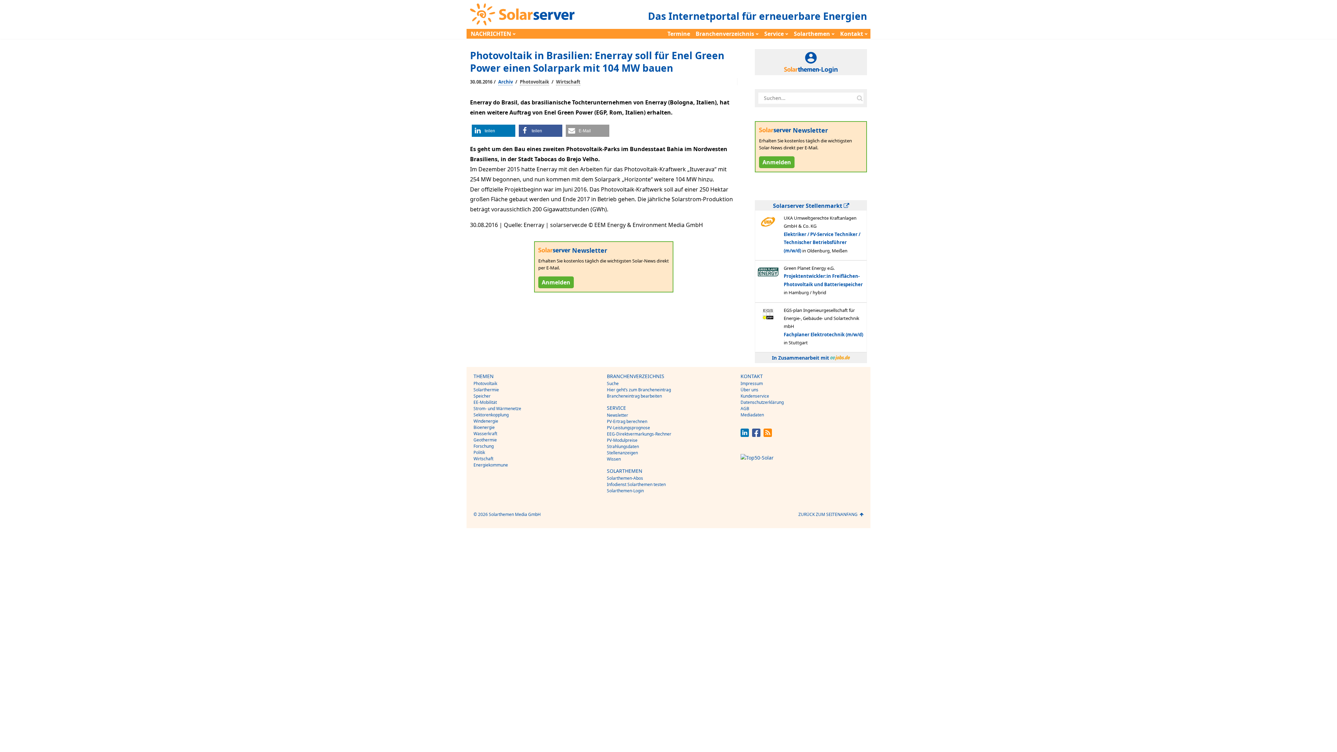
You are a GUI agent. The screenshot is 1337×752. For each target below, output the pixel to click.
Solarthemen (812, 34)
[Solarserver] (522, 14)
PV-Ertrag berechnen (627, 421)
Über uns (749, 390)
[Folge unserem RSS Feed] (768, 435)
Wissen (614, 459)
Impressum (752, 383)
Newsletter (617, 415)
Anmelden (556, 282)
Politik (479, 452)
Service (774, 34)
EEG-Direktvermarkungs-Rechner (639, 434)
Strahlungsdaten (623, 446)
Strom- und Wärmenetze (497, 409)
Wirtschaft (568, 82)
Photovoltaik (534, 82)
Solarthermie (486, 390)
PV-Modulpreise (622, 440)
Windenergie (486, 421)
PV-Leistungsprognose (628, 428)
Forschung (484, 446)
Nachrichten (491, 34)
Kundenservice (755, 396)
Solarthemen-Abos (625, 478)
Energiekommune (491, 465)
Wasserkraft (485, 434)
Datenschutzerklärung (762, 402)
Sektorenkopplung (491, 415)
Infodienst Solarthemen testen (636, 484)
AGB (745, 409)
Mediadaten (752, 415)
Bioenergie (484, 427)
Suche (613, 383)
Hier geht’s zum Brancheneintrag (639, 390)
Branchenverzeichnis (725, 34)
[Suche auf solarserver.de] (859, 98)
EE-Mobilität (485, 402)
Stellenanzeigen (622, 453)
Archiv (505, 82)
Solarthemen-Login (625, 491)
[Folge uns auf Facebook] (756, 435)
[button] (493, 131)
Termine (678, 34)
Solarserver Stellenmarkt (808, 206)
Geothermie (485, 440)
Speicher (482, 396)
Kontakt (851, 34)
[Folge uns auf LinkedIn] (745, 435)
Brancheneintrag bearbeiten (634, 396)
